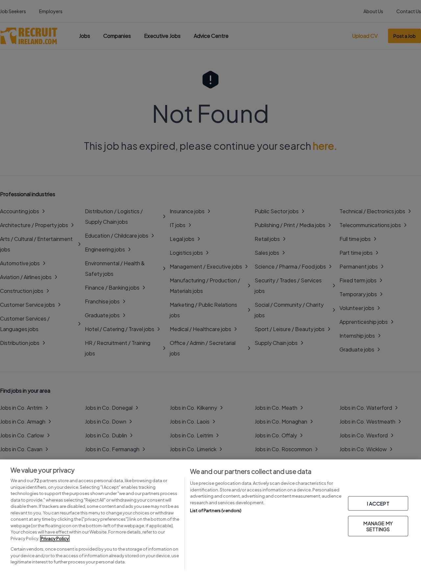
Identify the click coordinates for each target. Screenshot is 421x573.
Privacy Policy (55, 538)
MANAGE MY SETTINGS (377, 526)
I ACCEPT (378, 503)
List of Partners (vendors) (215, 510)
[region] (210, 516)
